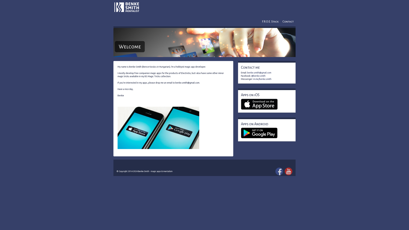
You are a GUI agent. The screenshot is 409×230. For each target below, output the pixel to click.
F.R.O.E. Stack (270, 21)
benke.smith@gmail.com (259, 72)
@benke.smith (258, 76)
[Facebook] (279, 171)
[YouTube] (288, 171)
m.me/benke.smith (262, 79)
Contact (288, 21)
